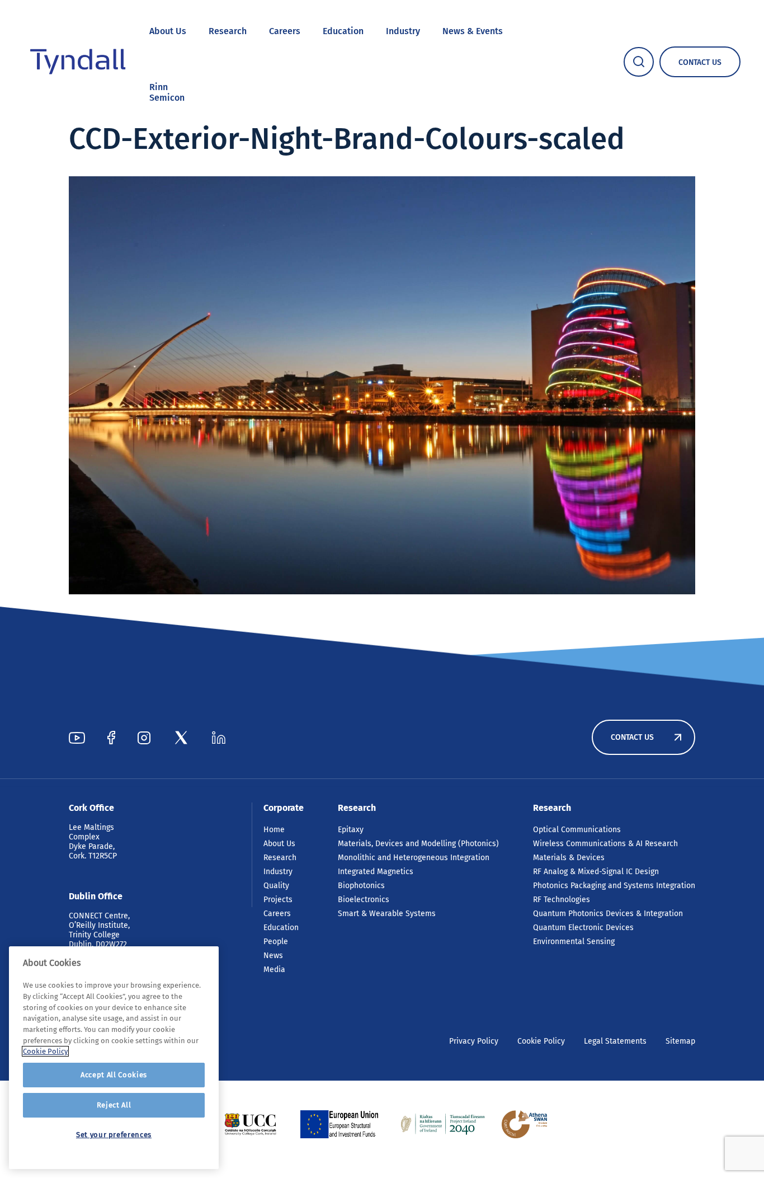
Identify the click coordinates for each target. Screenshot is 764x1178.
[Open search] (639, 62)
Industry (403, 31)
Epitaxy (351, 829)
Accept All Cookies (114, 1075)
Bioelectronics (363, 899)
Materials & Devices (569, 857)
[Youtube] (77, 737)
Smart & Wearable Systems (387, 913)
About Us (167, 31)
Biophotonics (361, 885)
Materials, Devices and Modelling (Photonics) (418, 843)
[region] (114, 1057)
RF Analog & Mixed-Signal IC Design (596, 871)
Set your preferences (114, 1134)
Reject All (114, 1105)
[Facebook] (111, 737)
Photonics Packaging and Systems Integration (614, 885)
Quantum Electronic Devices (583, 927)
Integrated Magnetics (375, 871)
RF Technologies (561, 899)
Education (343, 31)
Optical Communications (577, 829)
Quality (276, 885)
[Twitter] (181, 737)
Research (228, 31)
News (273, 955)
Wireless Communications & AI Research (605, 843)
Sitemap (680, 1041)
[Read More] (250, 1124)
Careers (284, 31)
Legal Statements (615, 1041)
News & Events (472, 31)
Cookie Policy (541, 1041)
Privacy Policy (473, 1041)
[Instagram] (144, 737)
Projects (278, 899)
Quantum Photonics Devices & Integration (608, 913)
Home (274, 829)
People (275, 941)
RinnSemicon (167, 92)
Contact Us (632, 737)
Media (274, 969)
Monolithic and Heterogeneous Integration (413, 857)
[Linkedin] (218, 737)
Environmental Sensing (574, 941)
